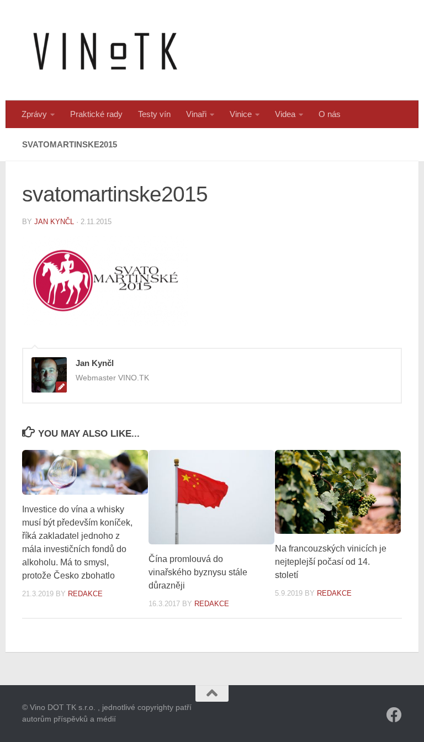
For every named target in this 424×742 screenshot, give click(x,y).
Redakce (85, 594)
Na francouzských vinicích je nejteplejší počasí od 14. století (330, 562)
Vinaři (196, 114)
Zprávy (34, 114)
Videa (285, 114)
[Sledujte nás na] (394, 715)
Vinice (241, 114)
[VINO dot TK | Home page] (105, 50)
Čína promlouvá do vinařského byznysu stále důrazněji (198, 572)
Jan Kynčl (54, 222)
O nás (330, 114)
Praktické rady (96, 114)
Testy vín (154, 114)
